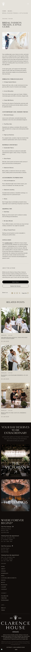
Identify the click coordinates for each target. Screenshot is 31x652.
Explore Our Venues (15, 286)
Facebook (4, 596)
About (3, 569)
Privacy (3, 608)
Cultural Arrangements (8, 578)
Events (3, 580)
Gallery (3, 587)
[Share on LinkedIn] (17, 293)
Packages (4, 584)
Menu (3, 575)
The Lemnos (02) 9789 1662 (15, 500)
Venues (3, 571)
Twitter (3, 598)
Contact (4, 589)
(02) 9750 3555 (5, 532)
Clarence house (20, 647)
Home (4, 11)
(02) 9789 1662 (5, 552)
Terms (3, 610)
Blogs (10, 11)
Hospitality (4, 573)
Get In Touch (15, 282)
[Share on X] (19, 293)
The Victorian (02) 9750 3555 (15, 465)
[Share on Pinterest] (12, 293)
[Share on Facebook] (15, 293)
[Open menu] (28, 4)
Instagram (5, 600)
